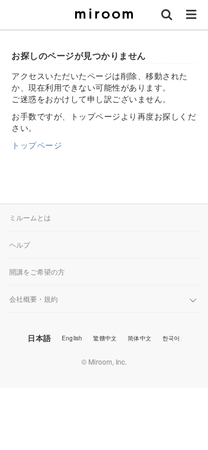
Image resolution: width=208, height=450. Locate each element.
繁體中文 (105, 338)
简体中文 (139, 338)
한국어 (171, 338)
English (72, 338)
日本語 (39, 337)
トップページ (37, 145)
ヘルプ (19, 244)
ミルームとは (30, 217)
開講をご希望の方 (37, 271)
